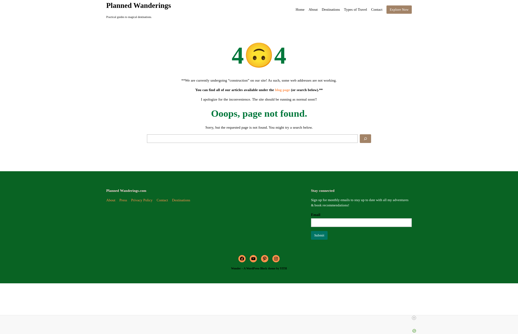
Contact (162, 200)
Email (315, 215)
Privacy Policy (142, 200)
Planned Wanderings (138, 5)
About (110, 200)
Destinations (181, 200)
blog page (282, 90)
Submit (319, 235)
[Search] (365, 138)
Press (123, 200)
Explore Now (399, 10)
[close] (414, 318)
